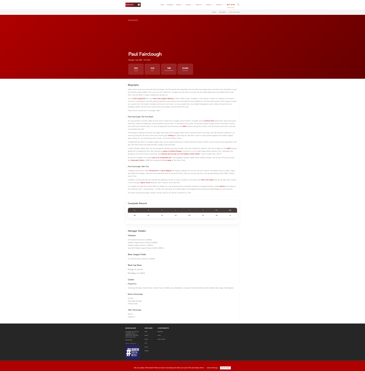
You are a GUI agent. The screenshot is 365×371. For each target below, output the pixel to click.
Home (214, 12)
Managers (170, 5)
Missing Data (160, 331)
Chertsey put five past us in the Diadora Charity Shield (180, 154)
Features (208, 5)
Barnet (222, 186)
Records (198, 5)
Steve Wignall (166, 171)
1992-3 (184, 126)
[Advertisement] (164, 36)
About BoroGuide (128, 339)
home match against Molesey (163, 98)
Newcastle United (137, 160)
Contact (159, 335)
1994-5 (228, 148)
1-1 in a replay (166, 160)
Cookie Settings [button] (212, 368)
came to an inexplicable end (161, 158)
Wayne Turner (145, 183)
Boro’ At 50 (230, 5)
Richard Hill (153, 171)
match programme (139, 98)
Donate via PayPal (161, 339)
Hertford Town (209, 121)
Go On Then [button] (225, 368)
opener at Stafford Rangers (172, 151)
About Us (219, 5)
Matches (146, 335)
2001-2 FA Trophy (207, 180)
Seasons (188, 5)
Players (178, 5)
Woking (171, 135)
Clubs (162, 5)
